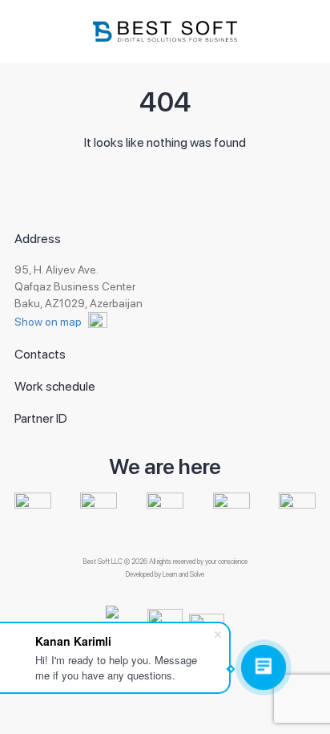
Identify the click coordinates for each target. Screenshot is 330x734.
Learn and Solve (183, 574)
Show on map (48, 321)
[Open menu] (32, 31)
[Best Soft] (165, 31)
